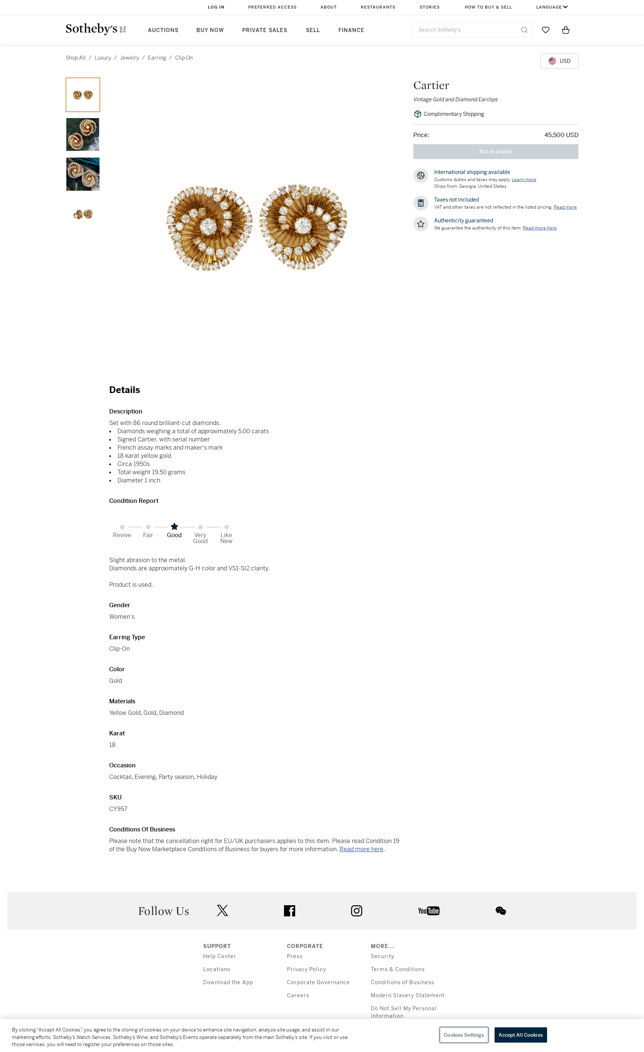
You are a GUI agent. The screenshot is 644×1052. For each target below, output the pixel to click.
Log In (216, 7)
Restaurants (378, 7)
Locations (216, 969)
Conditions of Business (402, 982)
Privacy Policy (306, 969)
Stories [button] (430, 7)
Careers (298, 995)
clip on (184, 57)
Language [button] (549, 7)
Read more (565, 207)
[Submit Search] (524, 30)
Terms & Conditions (398, 969)
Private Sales (264, 30)
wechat (501, 911)
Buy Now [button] (210, 30)
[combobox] (472, 30)
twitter (222, 910)
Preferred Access (272, 7)
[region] (322, 1035)
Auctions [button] (163, 30)
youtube (429, 910)
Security (382, 956)
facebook (289, 910)
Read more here (361, 849)
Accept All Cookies (521, 1035)
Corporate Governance (318, 982)
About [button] (329, 7)
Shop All (76, 57)
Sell (313, 30)
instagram (356, 910)
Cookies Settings (464, 1035)
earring (157, 57)
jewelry (129, 57)
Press (295, 956)
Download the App (228, 982)
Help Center (219, 956)
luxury (103, 57)
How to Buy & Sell (488, 7)
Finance (351, 30)
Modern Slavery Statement (408, 995)
